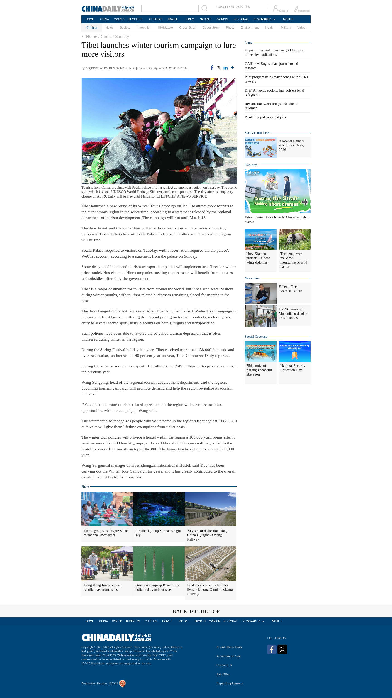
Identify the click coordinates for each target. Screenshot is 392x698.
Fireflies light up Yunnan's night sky (158, 533)
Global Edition (225, 7)
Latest (248, 42)
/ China (105, 36)
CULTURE (155, 19)
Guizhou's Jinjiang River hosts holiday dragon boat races (157, 587)
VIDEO (190, 19)
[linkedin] (225, 67)
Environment (250, 27)
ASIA (239, 7)
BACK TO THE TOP (196, 611)
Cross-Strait (187, 27)
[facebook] (212, 67)
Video (301, 27)
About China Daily (229, 647)
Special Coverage (256, 336)
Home (91, 36)
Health (269, 27)
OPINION (222, 19)
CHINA (104, 19)
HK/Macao (165, 27)
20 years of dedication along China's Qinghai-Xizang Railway (207, 535)
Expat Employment (229, 683)
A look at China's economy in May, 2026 (291, 145)
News (109, 27)
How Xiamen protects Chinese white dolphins (258, 258)
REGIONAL (242, 19)
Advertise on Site (228, 656)
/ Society (121, 36)
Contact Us (224, 665)
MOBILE (288, 19)
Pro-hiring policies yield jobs (265, 117)
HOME (90, 19)
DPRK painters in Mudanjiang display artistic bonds (293, 313)
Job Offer (223, 674)
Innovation (144, 27)
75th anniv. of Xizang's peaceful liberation (259, 370)
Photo (230, 27)
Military (286, 27)
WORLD (119, 19)
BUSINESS (135, 19)
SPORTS (205, 19)
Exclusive (251, 165)
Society (125, 27)
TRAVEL (172, 19)
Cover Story (211, 27)
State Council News (257, 132)
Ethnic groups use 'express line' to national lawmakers (106, 533)
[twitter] (218, 67)
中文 (247, 7)
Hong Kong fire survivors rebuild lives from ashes (102, 587)
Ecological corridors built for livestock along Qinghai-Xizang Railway (210, 589)
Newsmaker (252, 278)
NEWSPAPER (262, 19)
